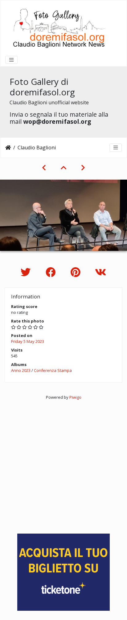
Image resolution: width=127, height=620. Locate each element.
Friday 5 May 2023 (27, 341)
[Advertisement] (63, 463)
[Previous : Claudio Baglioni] (44, 167)
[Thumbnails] (63, 167)
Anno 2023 (21, 370)
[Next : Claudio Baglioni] (83, 167)
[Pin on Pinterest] (76, 272)
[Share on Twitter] (26, 272)
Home (8, 147)
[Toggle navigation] (11, 60)
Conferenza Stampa (53, 370)
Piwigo (75, 397)
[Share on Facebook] (51, 272)
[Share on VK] (101, 272)
